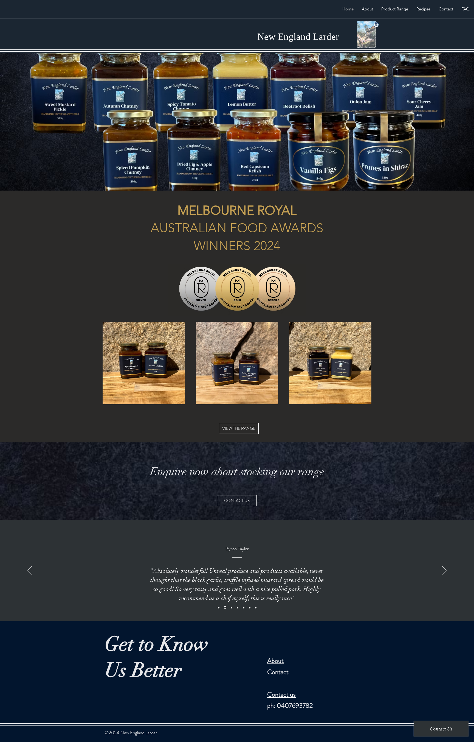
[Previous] (29, 570)
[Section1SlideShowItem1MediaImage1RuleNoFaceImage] (218, 607)
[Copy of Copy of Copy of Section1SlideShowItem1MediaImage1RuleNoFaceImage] (249, 607)
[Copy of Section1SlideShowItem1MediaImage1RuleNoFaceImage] (237, 607)
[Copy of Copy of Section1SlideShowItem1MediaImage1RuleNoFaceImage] (243, 607)
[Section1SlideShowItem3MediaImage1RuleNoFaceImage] (231, 607)
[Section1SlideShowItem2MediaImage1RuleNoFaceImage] (224, 607)
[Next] (444, 570)
